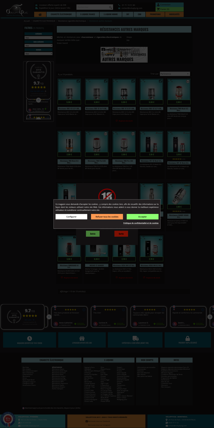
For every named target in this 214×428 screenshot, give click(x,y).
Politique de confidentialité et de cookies (141, 223)
